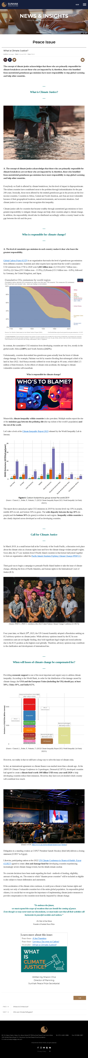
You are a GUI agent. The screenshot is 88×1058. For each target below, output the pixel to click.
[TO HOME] (10, 4)
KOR (77, 4)
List (79, 998)
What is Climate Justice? (44, 944)
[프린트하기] (83, 60)
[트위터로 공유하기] (14, 60)
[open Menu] (84, 4)
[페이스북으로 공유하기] (10, 60)
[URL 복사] (5, 60)
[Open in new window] (38, 1047)
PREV (5, 1007)
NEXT (5, 1012)
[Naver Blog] (50, 1047)
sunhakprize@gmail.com (14, 1039)
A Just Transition (39, 938)
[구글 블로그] (47, 1047)
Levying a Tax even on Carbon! (46, 941)
